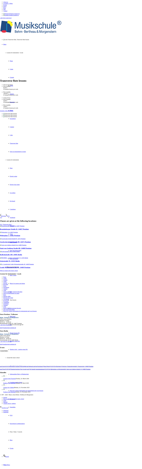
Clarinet (5, 289)
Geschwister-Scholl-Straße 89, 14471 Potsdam (15, 242)
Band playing (6, 308)
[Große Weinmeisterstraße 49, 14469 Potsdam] (17, 264)
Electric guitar (7, 296)
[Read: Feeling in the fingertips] (4, 380)
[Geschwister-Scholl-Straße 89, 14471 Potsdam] (12, 238)
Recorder (5, 284)
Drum (4, 286)
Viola (4, 306)
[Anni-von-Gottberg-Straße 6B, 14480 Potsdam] (13, 245)
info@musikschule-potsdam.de (8, 327)
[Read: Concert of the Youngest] (4, 376)
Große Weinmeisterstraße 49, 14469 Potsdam (15, 267)
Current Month (4, 351)
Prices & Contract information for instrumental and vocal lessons (20, 311)
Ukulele (5, 280)
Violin (4, 281)
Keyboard (5, 300)
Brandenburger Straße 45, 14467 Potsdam (14, 229)
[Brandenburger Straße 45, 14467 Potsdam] (12, 226)
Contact (5, 11)
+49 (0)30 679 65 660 (5, 341)
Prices (4, 6)
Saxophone (6, 287)
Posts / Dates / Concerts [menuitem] (16, 432)
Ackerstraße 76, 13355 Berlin (10, 261)
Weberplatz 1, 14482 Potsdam (10, 235)
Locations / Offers (8, 3)
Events (5, 5)
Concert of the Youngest (9, 378)
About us (5, 2)
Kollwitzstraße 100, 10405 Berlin (11, 255)
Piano (4, 277)
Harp (4, 294)
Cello (4, 290)
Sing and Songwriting (9, 309)
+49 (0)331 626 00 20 (5, 18)
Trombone (6, 303)
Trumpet (5, 305)
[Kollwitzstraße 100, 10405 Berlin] (10, 251)
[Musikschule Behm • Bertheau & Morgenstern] (31, 35)
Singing (5, 283)
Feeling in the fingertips (9, 383)
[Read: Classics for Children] (4, 385)
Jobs (4, 9)
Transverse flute (7, 292)
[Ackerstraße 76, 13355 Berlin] (14, 258)
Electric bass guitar (8, 297)
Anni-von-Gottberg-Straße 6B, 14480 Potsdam (15, 248)
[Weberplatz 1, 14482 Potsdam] (9, 232)
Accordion (6, 299)
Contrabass (6, 302)
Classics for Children (8, 387)
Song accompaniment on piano (11, 293)
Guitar (5, 278)
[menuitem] (72, 2)
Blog (4, 8)
